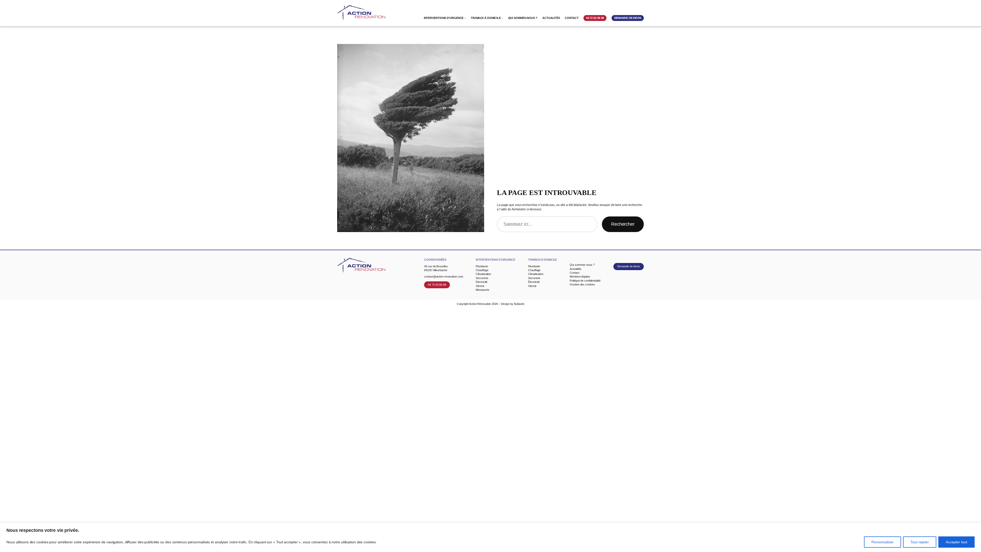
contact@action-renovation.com (443, 276)
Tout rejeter (919, 542)
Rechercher (623, 224)
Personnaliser (882, 542)
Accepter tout (956, 542)
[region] (490, 537)
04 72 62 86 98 (437, 284)
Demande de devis (628, 266)
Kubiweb (519, 303)
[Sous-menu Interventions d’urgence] (465, 18)
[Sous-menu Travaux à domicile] (502, 18)
